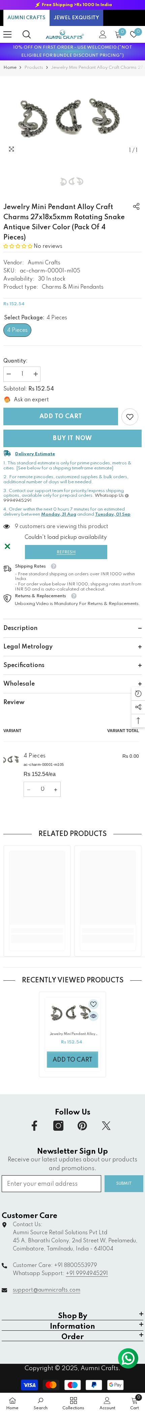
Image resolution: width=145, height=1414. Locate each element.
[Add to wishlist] (93, 1004)
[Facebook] (34, 1125)
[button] (17, 246)
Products (33, 67)
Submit (124, 1183)
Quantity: (15, 361)
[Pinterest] (82, 1125)
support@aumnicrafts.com (46, 1290)
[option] (72, 5)
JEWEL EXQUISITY (76, 18)
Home (10, 67)
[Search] (27, 34)
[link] (129, 416)
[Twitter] (106, 1125)
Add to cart (60, 416)
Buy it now (72, 438)
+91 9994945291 (87, 1273)
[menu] (7, 34)
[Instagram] (58, 1125)
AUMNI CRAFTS (26, 18)
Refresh (66, 552)
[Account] (103, 34)
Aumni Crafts (44, 263)
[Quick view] (93, 1016)
